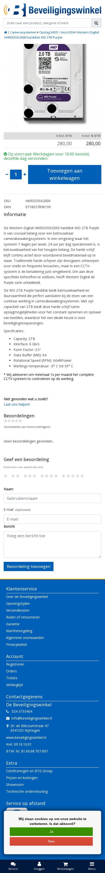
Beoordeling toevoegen (28, 566)
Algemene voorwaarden (25, 637)
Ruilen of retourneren (23, 617)
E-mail (17, 509)
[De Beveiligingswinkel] (52, 10)
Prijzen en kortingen (22, 777)
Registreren (15, 664)
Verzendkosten (18, 610)
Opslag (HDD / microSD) (56, 32)
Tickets (11, 678)
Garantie (13, 624)
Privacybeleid (16, 644)
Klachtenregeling (19, 630)
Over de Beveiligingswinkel (27, 596)
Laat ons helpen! (17, 404)
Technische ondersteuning (27, 791)
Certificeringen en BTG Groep (29, 771)
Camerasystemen (23, 32)
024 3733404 (20, 711)
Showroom (15, 784)
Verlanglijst (14, 684)
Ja (51, 831)
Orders (11, 671)
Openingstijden (18, 603)
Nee (51, 841)
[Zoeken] (96, 23)
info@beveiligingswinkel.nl (31, 718)
